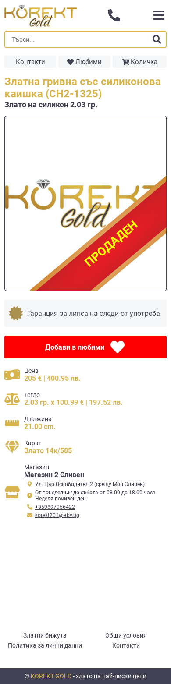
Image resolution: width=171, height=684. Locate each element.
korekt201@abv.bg (57, 515)
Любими (88, 62)
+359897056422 (55, 507)
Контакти (30, 62)
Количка (144, 62)
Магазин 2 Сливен (54, 475)
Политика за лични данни (45, 645)
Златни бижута (45, 635)
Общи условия (126, 635)
